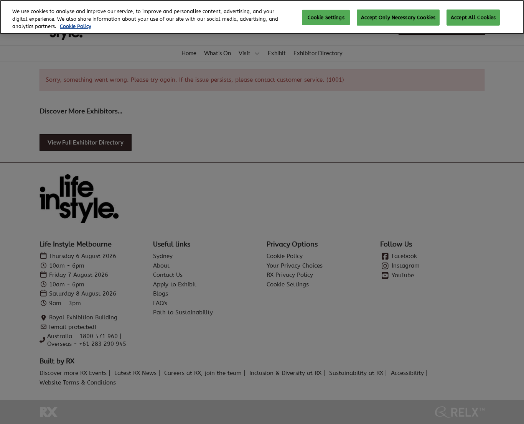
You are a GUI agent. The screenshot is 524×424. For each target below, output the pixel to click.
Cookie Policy (75, 26)
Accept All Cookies (473, 17)
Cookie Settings (326, 17)
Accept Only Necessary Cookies (398, 17)
